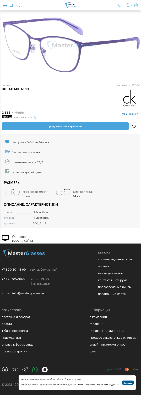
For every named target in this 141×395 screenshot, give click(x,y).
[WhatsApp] (35, 369)
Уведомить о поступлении (65, 126)
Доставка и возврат (16, 316)
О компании (98, 316)
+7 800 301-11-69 (14, 269)
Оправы (103, 265)
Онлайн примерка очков (107, 343)
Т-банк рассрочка (15, 330)
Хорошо (127, 383)
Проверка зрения (14, 350)
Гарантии (96, 323)
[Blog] (5, 369)
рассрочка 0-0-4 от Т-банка (30, 142)
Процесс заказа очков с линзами (113, 337)
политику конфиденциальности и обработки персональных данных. (85, 384)
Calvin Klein (40, 211)
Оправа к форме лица (18, 343)
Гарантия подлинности (106, 330)
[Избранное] (120, 5)
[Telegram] (25, 369)
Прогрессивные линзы (114, 286)
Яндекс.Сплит (11, 337)
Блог (92, 350)
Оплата (7, 323)
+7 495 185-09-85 (14, 278)
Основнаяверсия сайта (22, 238)
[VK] (15, 369)
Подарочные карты (112, 293)
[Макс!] (45, 369)
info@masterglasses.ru (28, 293)
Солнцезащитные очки (115, 258)
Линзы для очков (110, 272)
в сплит (18, 117)
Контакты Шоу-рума (113, 279)
